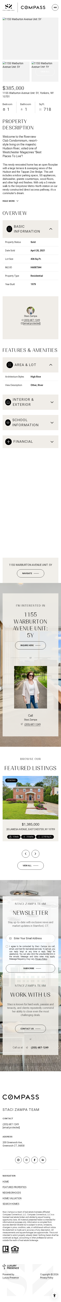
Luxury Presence (11, 1277)
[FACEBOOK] (34, 1160)
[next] (35, 854)
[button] (30, 1029)
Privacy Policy (41, 959)
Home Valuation (12, 1198)
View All (45, 72)
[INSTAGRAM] (26, 1160)
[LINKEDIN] (43, 1160)
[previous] (26, 854)
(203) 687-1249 (32, 320)
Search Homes (11, 1204)
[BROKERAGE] (18, 1160)
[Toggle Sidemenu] (55, 7)
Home (6, 1181)
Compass (31, 1214)
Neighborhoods (12, 1192)
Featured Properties (14, 1187)
